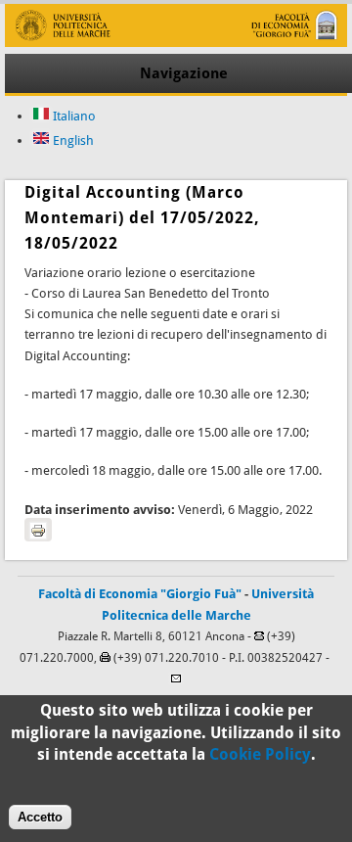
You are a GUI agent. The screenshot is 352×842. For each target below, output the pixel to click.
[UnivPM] (175, 42)
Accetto (40, 817)
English (72, 140)
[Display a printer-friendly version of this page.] (38, 529)
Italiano (73, 116)
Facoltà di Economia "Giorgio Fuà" (140, 593)
